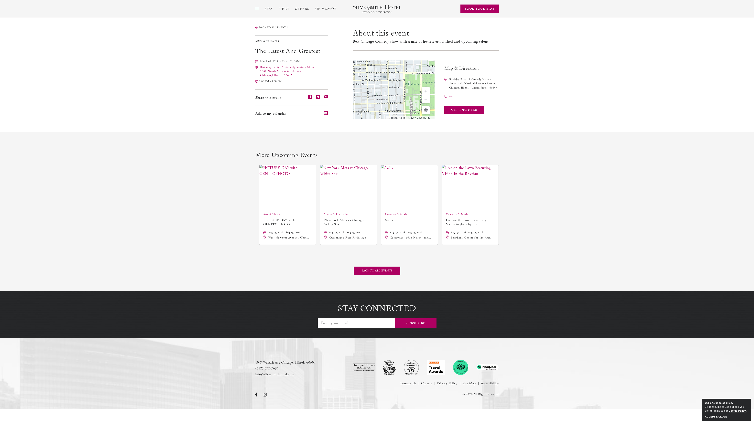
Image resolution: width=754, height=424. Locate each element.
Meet (284, 9)
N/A (451, 96)
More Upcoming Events (286, 155)
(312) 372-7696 (267, 368)
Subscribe (415, 323)
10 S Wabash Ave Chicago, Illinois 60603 (285, 362)
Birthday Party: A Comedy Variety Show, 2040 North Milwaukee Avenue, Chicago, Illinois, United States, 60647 (473, 84)
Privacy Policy (447, 383)
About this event (381, 33)
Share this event (268, 98)
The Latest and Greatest (287, 51)
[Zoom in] (426, 91)
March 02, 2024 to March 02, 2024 (280, 61)
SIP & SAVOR (326, 9)
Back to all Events (273, 27)
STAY (269, 9)
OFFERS (302, 9)
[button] (287, 71)
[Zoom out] (426, 99)
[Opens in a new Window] (363, 367)
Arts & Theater (267, 41)
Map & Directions (461, 68)
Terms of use (398, 118)
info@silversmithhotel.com (274, 374)
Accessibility (490, 383)
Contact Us (408, 383)
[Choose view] (426, 110)
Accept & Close (716, 416)
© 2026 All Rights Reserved (480, 394)
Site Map (469, 383)
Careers (426, 383)
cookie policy (737, 410)
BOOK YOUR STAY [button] (480, 8)
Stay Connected (377, 308)
